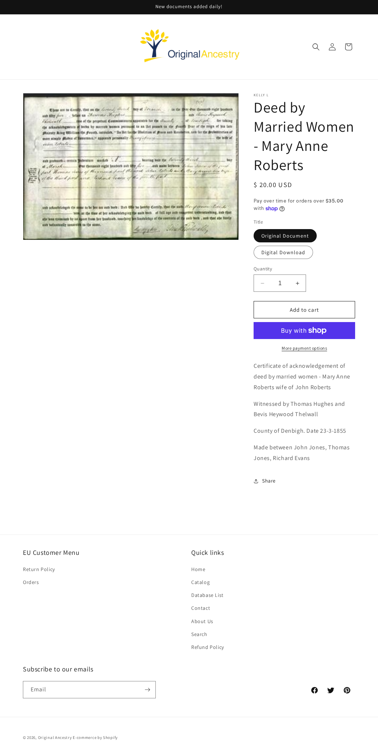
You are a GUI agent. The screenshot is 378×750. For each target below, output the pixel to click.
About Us (202, 621)
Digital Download (283, 252)
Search (199, 634)
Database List (207, 595)
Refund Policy (207, 647)
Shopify (110, 737)
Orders (31, 582)
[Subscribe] (147, 689)
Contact (200, 608)
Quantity (263, 269)
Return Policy (39, 569)
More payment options (304, 348)
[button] (316, 47)
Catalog (200, 582)
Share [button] (269, 480)
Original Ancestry (55, 737)
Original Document (285, 235)
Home (198, 569)
